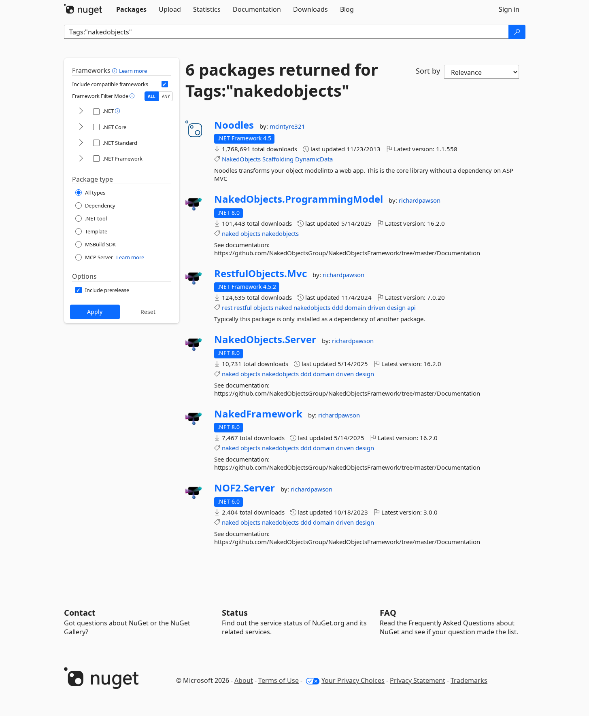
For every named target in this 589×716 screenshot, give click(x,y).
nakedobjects (280, 233)
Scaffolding (277, 159)
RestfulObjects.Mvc (260, 273)
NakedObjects (241, 159)
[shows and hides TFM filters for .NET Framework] (81, 159)
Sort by (428, 71)
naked (230, 233)
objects (250, 233)
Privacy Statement (417, 680)
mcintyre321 (287, 126)
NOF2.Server (244, 487)
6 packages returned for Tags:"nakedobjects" (281, 80)
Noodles (234, 125)
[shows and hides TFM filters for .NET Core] (81, 127)
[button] (115, 70)
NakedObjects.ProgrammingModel (298, 199)
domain (355, 307)
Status (235, 612)
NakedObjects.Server (265, 339)
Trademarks (469, 680)
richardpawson (419, 200)
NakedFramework (258, 413)
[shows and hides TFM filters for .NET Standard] (81, 143)
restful (243, 307)
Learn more (133, 70)
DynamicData (314, 159)
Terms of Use (278, 680)
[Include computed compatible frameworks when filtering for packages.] (164, 84)
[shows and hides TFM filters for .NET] (81, 111)
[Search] (516, 32)
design (396, 307)
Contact (80, 612)
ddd (337, 307)
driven (376, 307)
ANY (166, 96)
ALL (151, 96)
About (243, 680)
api (411, 307)
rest (227, 307)
